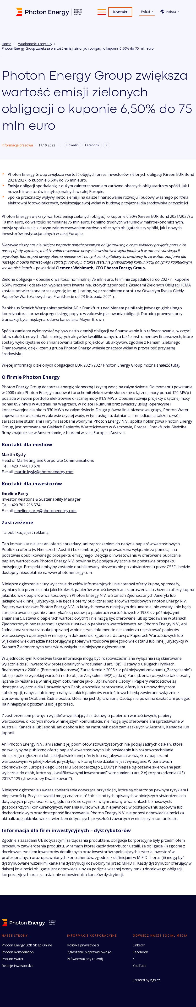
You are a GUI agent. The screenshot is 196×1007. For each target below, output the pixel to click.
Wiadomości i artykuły (35, 44)
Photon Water (12, 958)
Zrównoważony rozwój (85, 958)
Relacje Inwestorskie (17, 965)
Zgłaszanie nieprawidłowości (89, 952)
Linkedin (72, 145)
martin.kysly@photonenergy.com (43, 471)
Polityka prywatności (83, 945)
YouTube (140, 965)
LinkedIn (139, 945)
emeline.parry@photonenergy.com (45, 510)
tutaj (175, 365)
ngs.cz (155, 980)
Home (6, 44)
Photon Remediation (18, 952)
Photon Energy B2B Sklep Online (27, 945)
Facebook (92, 145)
